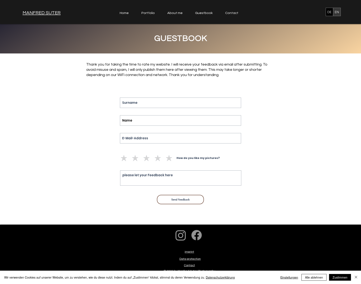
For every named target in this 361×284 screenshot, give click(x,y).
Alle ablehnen (314, 277)
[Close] (355, 277)
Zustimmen (340, 277)
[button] (151, 13)
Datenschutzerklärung (220, 277)
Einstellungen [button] (289, 277)
